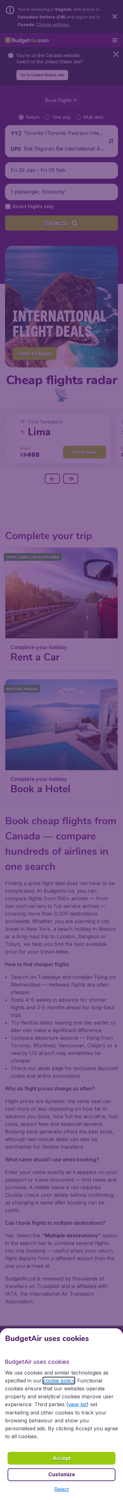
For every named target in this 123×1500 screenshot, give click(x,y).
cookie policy (58, 1380)
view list (77, 1404)
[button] (61, 1489)
